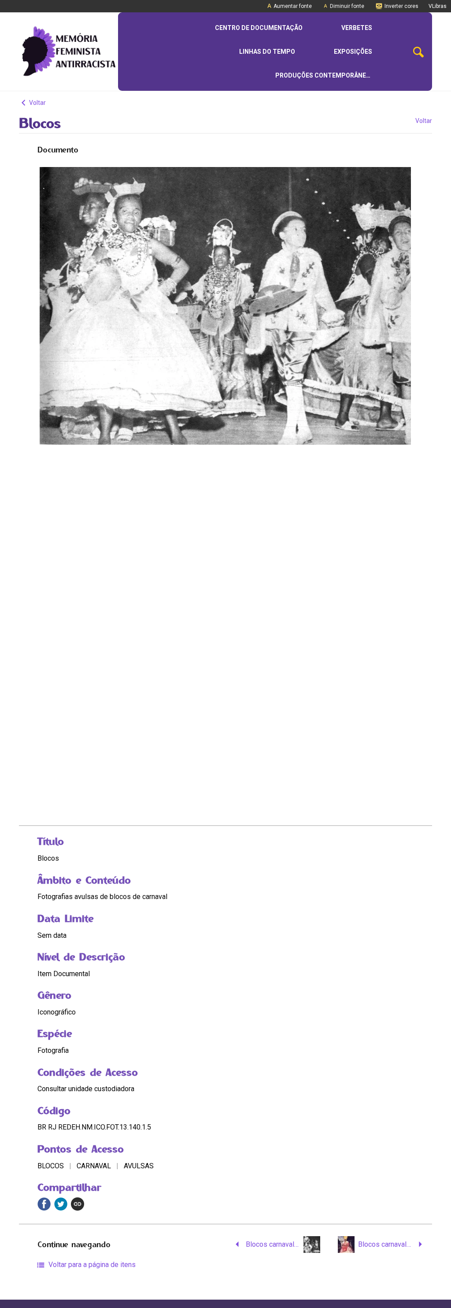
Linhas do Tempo (267, 51)
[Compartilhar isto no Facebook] (44, 1204)
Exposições (353, 51)
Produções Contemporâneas (324, 75)
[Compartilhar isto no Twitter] (60, 1204)
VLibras (438, 6)
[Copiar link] (77, 1204)
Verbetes (356, 27)
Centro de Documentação (259, 27)
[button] (418, 51)
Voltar (37, 102)
